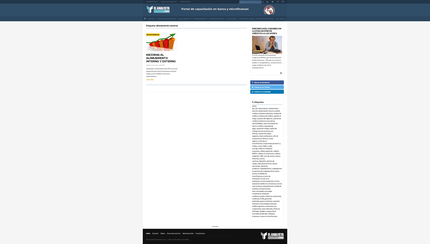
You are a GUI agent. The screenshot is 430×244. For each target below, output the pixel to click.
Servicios (151, 19)
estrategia (260, 191)
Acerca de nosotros (169, 1)
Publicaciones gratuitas (166, 19)
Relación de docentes (265, 19)
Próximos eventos (200, 19)
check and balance (265, 136)
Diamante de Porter (265, 163)
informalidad (264, 204)
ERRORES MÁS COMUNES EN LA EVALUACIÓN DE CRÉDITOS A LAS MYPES (266, 31)
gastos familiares (266, 201)
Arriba (215, 227)
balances (262, 121)
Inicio (148, 233)
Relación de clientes (246, 19)
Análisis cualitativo (266, 113)
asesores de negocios (264, 118)
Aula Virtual (280, 19)
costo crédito (262, 146)
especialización (268, 186)
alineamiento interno (266, 111)
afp (256, 108)
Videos (162, 233)
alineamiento (263, 108)
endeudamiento (266, 168)
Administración (152, 1)
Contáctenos (185, 1)
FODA (262, 199)
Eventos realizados (216, 19)
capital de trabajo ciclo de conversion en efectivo (264, 131)
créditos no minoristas (266, 153)
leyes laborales (267, 209)
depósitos (262, 161)
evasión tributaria (265, 196)
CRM (261, 156)
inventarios (269, 206)
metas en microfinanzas (268, 216)
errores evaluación (266, 181)
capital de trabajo (262, 128)
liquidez (262, 211)
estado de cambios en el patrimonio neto (266, 188)
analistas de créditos (266, 116)
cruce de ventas (269, 156)
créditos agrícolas (266, 151)
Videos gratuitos (184, 19)
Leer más (150, 80)
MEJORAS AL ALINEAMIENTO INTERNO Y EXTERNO (161, 58)
